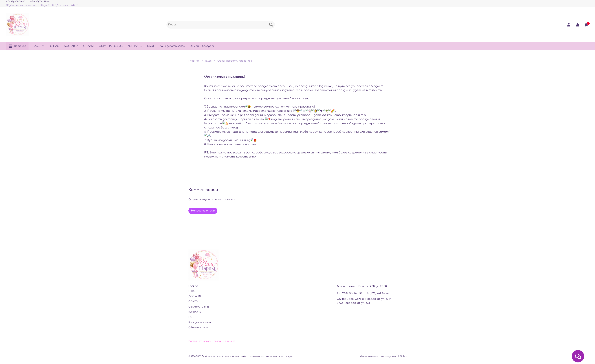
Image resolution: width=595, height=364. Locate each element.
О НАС (54, 46)
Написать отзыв (203, 210)
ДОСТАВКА (71, 46)
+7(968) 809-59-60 (15, 1)
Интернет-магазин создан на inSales (211, 341)
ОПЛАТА (88, 46)
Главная (193, 60)
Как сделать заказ (172, 46)
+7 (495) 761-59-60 (39, 1)
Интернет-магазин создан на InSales (383, 356)
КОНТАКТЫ (135, 46)
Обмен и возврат (202, 46)
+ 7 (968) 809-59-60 (349, 292)
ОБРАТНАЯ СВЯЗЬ (111, 46)
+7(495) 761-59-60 (378, 292)
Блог (208, 60)
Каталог (20, 46)
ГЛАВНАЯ (39, 46)
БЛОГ (151, 46)
